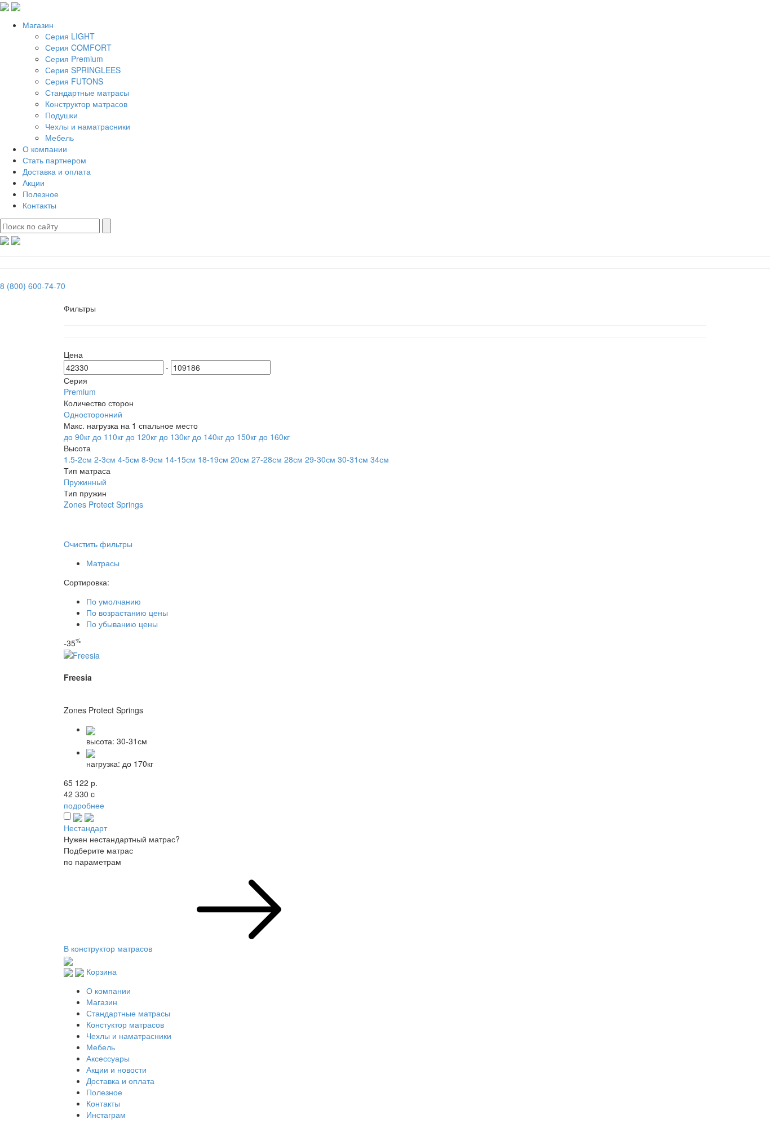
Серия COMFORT (78, 47)
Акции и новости (116, 1069)
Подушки (61, 115)
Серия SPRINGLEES (83, 70)
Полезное (41, 193)
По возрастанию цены (127, 612)
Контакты (39, 205)
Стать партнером (54, 160)
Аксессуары (108, 1058)
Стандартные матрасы (87, 92)
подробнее (84, 805)
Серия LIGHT (70, 36)
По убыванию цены (122, 623)
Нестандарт (85, 827)
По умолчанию (113, 601)
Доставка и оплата (57, 171)
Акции (34, 182)
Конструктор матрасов (86, 103)
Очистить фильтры (98, 543)
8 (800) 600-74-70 (32, 285)
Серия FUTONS (74, 81)
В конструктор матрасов (109, 948)
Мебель (59, 137)
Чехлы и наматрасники (87, 126)
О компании (45, 148)
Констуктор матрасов (125, 1024)
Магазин (38, 24)
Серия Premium (74, 58)
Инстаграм (106, 1114)
